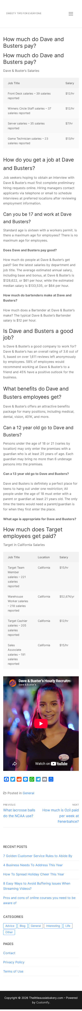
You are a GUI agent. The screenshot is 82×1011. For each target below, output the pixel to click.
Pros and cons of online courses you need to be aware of (39, 900)
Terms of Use (13, 971)
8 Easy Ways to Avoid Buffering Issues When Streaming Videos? (36, 886)
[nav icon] (70, 14)
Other (9, 932)
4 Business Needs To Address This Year (33, 865)
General (28, 793)
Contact (9, 953)
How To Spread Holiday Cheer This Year (33, 874)
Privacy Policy (13, 962)
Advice (9, 925)
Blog (22, 925)
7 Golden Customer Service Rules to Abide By (37, 856)
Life (67, 925)
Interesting (53, 925)
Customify (42, 1002)
